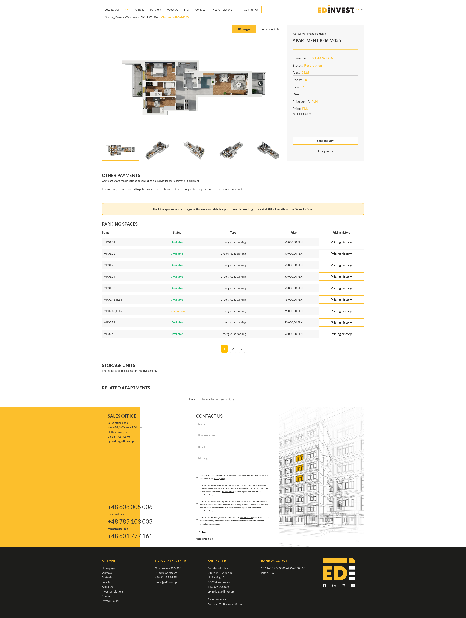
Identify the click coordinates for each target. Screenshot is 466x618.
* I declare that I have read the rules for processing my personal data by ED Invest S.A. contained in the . (234, 477)
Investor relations (221, 9)
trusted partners (246, 517)
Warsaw (107, 572)
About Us (172, 9)
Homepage (108, 568)
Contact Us (251, 9)
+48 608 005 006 (130, 506)
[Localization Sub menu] (126, 10)
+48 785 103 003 (130, 521)
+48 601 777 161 (130, 535)
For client (155, 9)
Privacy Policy (219, 478)
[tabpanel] (194, 98)
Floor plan (323, 151)
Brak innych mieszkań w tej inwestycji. (212, 399)
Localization (112, 9)
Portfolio (139, 9)
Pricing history (341, 242)
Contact (200, 9)
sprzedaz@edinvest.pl (221, 591)
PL (362, 9)
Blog (186, 9)
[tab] (244, 29)
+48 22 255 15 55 (166, 577)
